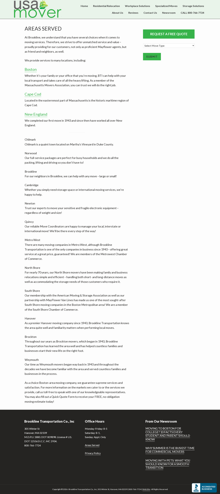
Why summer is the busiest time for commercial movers (170, 449)
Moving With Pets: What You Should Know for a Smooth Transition (167, 464)
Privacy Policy (93, 453)
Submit (152, 56)
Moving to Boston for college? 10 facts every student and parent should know (167, 434)
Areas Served (92, 445)
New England (36, 114)
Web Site (146, 489)
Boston (31, 69)
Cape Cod (33, 94)
